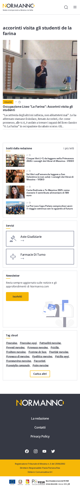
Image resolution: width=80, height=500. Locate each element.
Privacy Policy (40, 436)
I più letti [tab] (68, 148)
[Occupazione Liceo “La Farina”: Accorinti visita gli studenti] (40, 69)
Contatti (40, 427)
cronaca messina (38, 347)
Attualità (8, 102)
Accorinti (40, 361)
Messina (12, 343)
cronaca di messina (18, 356)
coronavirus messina (19, 361)
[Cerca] (66, 7)
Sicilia (55, 347)
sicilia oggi (63, 356)
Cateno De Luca (38, 352)
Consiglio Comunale (19, 365)
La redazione (40, 418)
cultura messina (17, 352)
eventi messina (16, 347)
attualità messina (51, 343)
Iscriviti (17, 296)
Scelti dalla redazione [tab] (19, 148)
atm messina (41, 365)
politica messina (43, 356)
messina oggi (29, 343)
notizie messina (59, 352)
